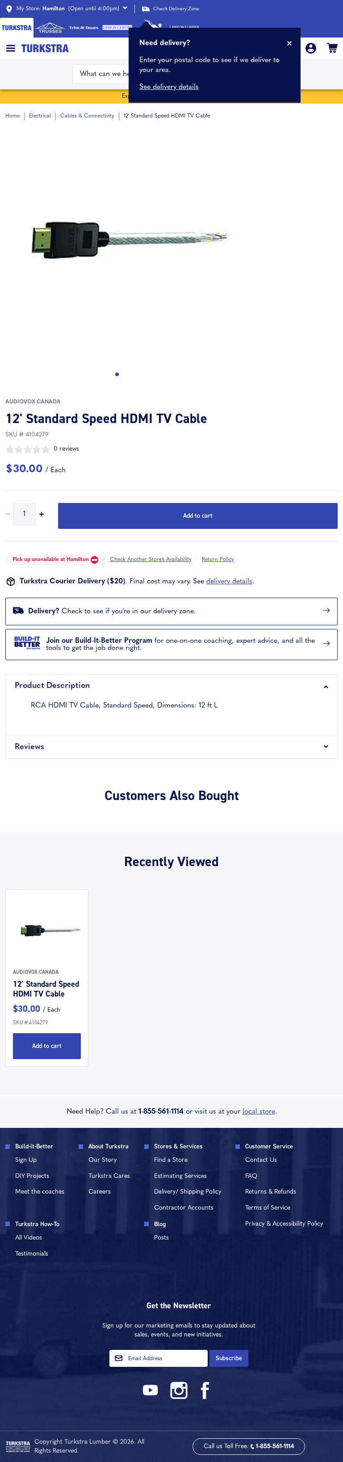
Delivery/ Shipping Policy (188, 1192)
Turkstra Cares (109, 1176)
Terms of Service (267, 1208)
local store (259, 1111)
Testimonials (31, 1254)
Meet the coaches (39, 1192)
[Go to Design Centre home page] (117, 28)
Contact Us (261, 1160)
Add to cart (198, 515)
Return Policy (218, 559)
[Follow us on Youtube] (152, 1397)
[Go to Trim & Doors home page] (83, 28)
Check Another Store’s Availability (151, 559)
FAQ (251, 1176)
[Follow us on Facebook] (205, 1397)
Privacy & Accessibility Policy (284, 1224)
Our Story (102, 1160)
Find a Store (171, 1160)
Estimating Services (180, 1176)
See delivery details (169, 87)
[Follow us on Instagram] (179, 1397)
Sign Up (26, 1160)
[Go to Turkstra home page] (16, 28)
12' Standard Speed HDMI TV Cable (46, 989)
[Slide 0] (117, 375)
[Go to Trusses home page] (50, 28)
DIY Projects (32, 1176)
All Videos (28, 1238)
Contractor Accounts (183, 1208)
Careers (99, 1192)
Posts (161, 1238)
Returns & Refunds (270, 1192)
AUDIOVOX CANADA (33, 402)
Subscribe (229, 1358)
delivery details (229, 581)
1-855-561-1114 (161, 1111)
